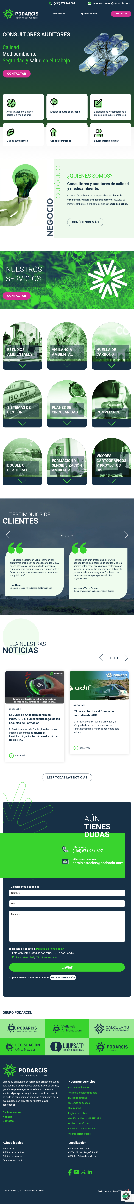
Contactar (121, 13)
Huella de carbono (77, 1097)
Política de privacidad (13, 1152)
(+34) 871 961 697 (87, 851)
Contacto (8, 1120)
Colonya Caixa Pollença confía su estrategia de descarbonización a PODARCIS (51, 686)
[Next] (126, 535)
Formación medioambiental (82, 1128)
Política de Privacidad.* (50, 948)
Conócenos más (85, 222)
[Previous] (8, 535)
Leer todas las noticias (67, 777)
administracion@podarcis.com (97, 863)
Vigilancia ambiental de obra (82, 1092)
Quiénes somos (89, 13)
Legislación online (77, 1113)
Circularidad (74, 1108)
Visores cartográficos (79, 1133)
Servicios (57, 13)
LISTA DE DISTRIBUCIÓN (63, 977)
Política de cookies (12, 1156)
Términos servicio (46, 957)
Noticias (8, 1116)
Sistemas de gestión (79, 1103)
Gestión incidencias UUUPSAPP (84, 1118)
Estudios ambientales (79, 1087)
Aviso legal (8, 1148)
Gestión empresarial (13, 1160)
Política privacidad (23, 957)
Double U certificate (78, 1123)
